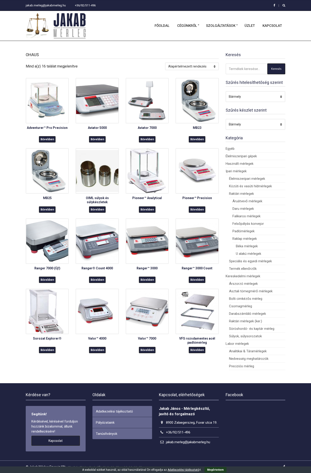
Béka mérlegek (247, 246)
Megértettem (215, 469)
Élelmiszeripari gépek (241, 156)
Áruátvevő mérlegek (247, 201)
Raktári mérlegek (241, 194)
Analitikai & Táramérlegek (248, 351)
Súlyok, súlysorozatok (245, 336)
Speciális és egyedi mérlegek (250, 261)
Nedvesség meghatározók (248, 359)
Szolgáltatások (220, 26)
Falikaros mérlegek (246, 216)
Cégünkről (187, 26)
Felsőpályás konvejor (248, 224)
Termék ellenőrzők (243, 269)
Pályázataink (105, 422)
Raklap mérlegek (244, 239)
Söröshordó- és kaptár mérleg (251, 329)
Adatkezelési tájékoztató (114, 411)
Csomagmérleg (240, 306)
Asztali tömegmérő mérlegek (251, 291)
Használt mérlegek (239, 164)
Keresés (276, 68)
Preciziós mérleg (241, 366)
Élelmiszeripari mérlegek (247, 179)
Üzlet (250, 26)
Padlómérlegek (243, 231)
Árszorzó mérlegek (243, 284)
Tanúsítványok (106, 434)
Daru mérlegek (243, 209)
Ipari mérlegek (236, 171)
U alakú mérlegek (248, 254)
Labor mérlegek (237, 344)
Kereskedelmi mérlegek (243, 276)
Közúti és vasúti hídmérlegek (250, 186)
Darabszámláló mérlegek (247, 314)
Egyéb (230, 149)
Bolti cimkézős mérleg (245, 299)
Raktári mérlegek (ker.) (245, 321)
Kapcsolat (272, 26)
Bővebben (47, 139)
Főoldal (162, 26)
